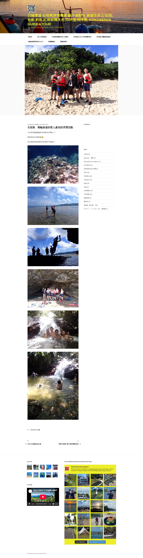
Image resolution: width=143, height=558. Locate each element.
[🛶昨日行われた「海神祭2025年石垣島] (84, 506)
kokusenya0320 (43, 124)
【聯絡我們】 (63, 41)
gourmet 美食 (88, 158)
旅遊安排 (86, 198)
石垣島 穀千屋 (89, 205)
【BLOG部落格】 (42, 37)
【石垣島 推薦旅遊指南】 (103, 37)
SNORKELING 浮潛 (35, 429)
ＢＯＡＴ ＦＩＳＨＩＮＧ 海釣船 (95, 209)
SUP (85, 172)
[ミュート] (53, 504)
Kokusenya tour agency (91, 161)
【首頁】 (30, 37)
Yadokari (86, 179)
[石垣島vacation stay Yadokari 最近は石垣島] (84, 480)
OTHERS (86, 165)
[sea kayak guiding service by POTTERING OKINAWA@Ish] (97, 533)
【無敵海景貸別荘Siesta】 (35, 41)
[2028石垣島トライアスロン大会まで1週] (97, 519)
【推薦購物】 (51, 41)
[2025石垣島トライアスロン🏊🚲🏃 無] (70, 519)
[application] (43, 497)
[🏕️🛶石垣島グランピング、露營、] (84, 533)
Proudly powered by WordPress (36, 553)
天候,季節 (87, 190)
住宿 (85, 183)
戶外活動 (86, 194)
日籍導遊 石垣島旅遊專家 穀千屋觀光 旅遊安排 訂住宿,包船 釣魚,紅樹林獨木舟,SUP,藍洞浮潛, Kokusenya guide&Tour (70, 19)
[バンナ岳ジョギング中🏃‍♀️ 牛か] (70, 533)
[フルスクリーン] (56, 504)
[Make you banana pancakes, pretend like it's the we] (70, 480)
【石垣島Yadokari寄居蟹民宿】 (82, 37)
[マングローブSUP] (110, 533)
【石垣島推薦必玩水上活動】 (60, 37)
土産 (85, 187)
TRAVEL (86, 176)
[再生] (29, 504)
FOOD (86, 154)
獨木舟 (86, 201)
